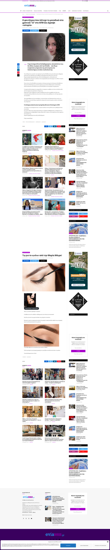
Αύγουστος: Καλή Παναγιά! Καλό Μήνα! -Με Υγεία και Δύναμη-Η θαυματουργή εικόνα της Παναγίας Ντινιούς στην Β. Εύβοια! (81, 173)
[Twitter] (18, 67)
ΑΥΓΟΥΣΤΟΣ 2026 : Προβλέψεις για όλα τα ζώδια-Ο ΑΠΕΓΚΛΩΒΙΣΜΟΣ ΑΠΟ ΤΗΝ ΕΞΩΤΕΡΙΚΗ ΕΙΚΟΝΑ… (81, 162)
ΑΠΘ (24, 121)
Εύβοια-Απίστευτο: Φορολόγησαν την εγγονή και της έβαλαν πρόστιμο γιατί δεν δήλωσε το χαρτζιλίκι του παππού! (81, 131)
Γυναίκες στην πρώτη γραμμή (28, 17)
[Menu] (20, 11)
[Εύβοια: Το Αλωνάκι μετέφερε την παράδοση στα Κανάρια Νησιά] (72, 152)
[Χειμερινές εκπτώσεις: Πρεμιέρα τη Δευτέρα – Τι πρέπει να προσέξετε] (55, 411)
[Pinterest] (18, 72)
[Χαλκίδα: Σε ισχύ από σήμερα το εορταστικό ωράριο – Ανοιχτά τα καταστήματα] (55, 374)
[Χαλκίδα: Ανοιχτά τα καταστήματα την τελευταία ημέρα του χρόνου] (32, 374)
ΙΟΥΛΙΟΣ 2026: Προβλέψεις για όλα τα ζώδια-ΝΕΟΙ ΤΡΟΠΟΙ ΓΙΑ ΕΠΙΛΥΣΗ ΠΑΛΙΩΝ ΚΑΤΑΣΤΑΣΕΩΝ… (81, 194)
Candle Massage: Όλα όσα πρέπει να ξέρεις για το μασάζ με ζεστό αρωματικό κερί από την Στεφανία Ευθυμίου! (32, 439)
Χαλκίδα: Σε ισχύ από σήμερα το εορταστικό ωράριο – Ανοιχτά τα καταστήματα (55, 382)
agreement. (78, 118)
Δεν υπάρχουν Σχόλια (44, 27)
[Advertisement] (78, 89)
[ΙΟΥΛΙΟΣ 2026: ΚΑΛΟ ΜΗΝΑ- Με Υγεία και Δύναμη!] (72, 203)
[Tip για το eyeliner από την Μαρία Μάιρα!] (43, 277)
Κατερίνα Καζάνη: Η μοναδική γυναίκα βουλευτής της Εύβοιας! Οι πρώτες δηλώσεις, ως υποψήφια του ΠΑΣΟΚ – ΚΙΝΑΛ (32, 213)
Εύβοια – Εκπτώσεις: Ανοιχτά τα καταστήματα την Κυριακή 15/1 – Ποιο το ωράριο (31, 420)
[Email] (18, 75)
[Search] (107, 11)
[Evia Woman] (30, 5)
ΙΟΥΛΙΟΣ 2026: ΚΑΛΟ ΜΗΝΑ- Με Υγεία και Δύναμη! (81, 203)
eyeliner (24, 356)
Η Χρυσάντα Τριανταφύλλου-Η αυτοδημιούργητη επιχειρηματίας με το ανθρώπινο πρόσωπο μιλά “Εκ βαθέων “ (54, 148)
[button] (107, 541)
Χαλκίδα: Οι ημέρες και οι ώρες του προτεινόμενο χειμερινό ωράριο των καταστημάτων (31, 401)
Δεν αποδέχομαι (84, 545)
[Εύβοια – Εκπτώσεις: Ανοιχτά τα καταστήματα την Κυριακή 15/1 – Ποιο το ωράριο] (32, 411)
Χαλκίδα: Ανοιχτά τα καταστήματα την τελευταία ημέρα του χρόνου (31, 382)
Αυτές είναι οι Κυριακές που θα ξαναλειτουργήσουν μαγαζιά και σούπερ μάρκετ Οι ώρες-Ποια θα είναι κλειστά (54, 439)
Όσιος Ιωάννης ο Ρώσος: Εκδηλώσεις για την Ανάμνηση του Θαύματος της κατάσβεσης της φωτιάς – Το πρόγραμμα (43, 0)
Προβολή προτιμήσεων (100, 545)
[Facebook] (18, 64)
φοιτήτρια (44, 121)
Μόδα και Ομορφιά (26, 252)
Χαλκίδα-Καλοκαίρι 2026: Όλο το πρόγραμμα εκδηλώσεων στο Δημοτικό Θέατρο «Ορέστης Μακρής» (81, 184)
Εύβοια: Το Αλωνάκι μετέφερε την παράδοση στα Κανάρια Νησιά (82, 152)
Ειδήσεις (29, 153)
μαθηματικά (38, 121)
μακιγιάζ (28, 356)
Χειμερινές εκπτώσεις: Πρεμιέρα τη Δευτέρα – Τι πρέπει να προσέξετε (53, 419)
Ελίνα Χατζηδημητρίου (30, 121)
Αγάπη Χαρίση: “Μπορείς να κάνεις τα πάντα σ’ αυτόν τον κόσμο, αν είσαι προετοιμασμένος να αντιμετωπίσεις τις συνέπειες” (32, 170)
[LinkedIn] (18, 70)
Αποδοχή (68, 545)
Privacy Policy (76, 118)
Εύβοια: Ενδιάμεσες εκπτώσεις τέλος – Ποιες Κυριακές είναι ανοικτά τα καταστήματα (54, 401)
